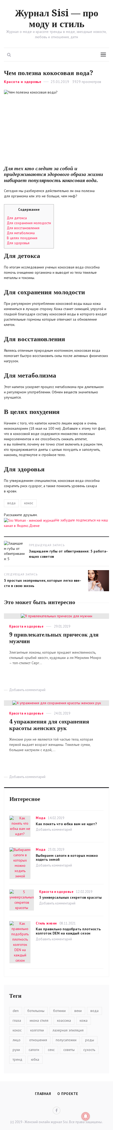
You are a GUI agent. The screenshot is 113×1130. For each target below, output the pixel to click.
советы (69, 1049)
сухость (89, 1049)
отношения (38, 1040)
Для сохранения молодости (29, 223)
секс (51, 1049)
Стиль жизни (46, 923)
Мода (40, 818)
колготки (37, 1030)
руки (16, 1049)
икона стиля (39, 1020)
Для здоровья (18, 243)
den (16, 1010)
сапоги (34, 1049)
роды (89, 1040)
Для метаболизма (21, 233)
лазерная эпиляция (68, 1030)
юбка (35, 1059)
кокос (28, 503)
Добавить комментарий (27, 690)
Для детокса (17, 218)
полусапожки (66, 1040)
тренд (17, 1059)
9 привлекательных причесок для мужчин (54, 637)
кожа (84, 1020)
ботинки (59, 1010)
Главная (43, 1093)
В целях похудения (22, 238)
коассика (64, 1020)
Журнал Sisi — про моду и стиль (56, 18)
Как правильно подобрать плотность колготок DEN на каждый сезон (68, 931)
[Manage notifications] (85, 1116)
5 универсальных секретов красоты (70, 897)
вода (11, 503)
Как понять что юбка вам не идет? (66, 823)
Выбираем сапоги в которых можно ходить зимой (67, 857)
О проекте (67, 1093)
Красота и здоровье (22, 81)
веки (78, 1010)
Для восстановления (23, 228)
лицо (16, 1040)
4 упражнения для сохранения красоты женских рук (49, 724)
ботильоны (35, 1010)
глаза (17, 1020)
